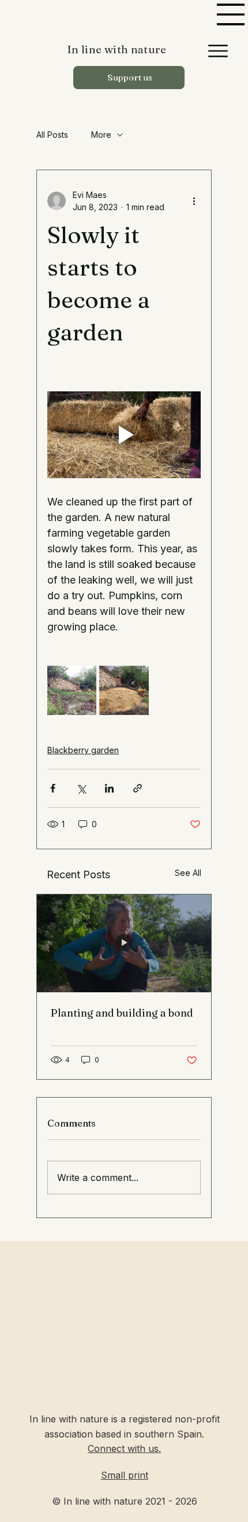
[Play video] (124, 434)
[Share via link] (137, 788)
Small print (124, 1475)
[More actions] (194, 201)
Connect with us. (124, 1448)
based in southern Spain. (149, 1434)
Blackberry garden (83, 750)
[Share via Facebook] (52, 788)
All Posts (52, 135)
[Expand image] (71, 690)
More (101, 135)
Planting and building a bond (122, 1012)
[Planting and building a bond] (124, 943)
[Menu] (231, 14)
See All (188, 873)
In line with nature (117, 49)
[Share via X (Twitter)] (81, 788)
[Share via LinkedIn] (109, 788)
